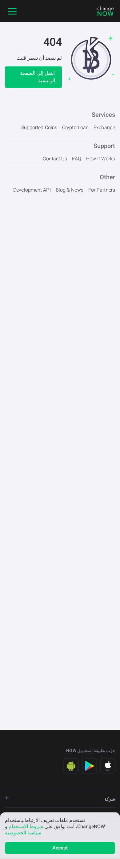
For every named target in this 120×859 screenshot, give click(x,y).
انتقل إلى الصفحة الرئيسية (37, 76)
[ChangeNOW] (105, 11)
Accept (60, 848)
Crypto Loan (75, 127)
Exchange (104, 127)
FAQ (76, 159)
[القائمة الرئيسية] (12, 11)
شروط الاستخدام (26, 826)
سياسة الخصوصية (23, 833)
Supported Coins (39, 127)
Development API (32, 190)
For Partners (101, 190)
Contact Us (55, 159)
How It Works (100, 159)
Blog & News (69, 190)
